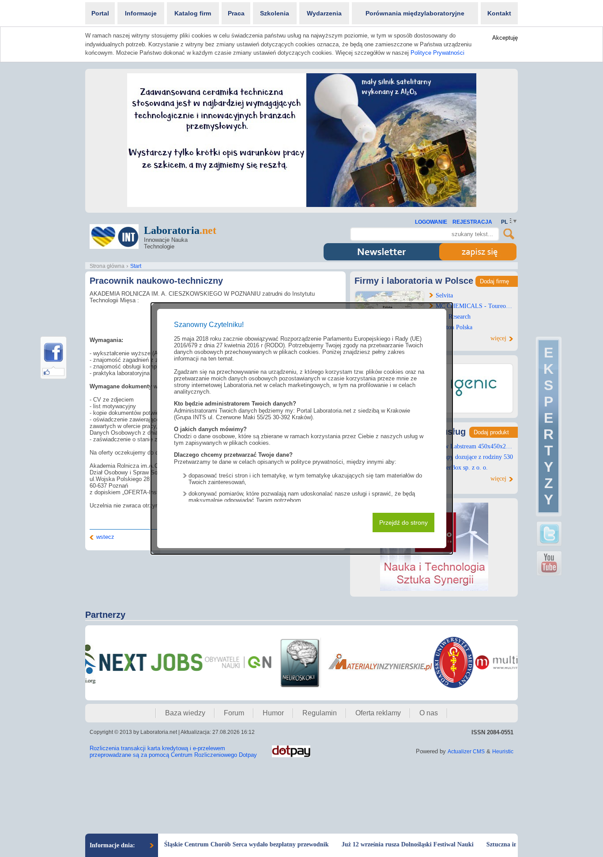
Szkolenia (274, 13)
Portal (100, 13)
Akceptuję (505, 37)
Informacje (141, 13)
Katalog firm (192, 13)
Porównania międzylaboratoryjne (415, 13)
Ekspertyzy (548, 426)
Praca (236, 13)
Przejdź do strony (403, 522)
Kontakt (499, 13)
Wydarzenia (324, 13)
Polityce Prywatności (437, 52)
